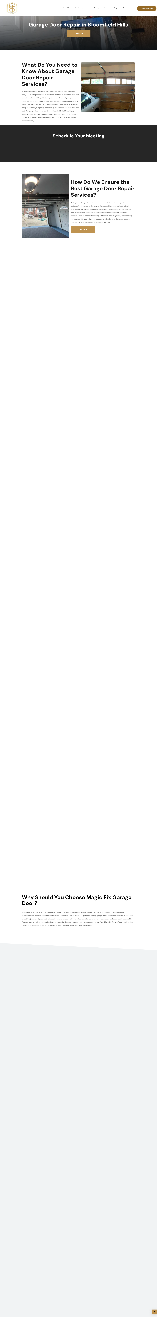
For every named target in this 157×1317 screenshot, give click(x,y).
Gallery (106, 8)
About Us (66, 8)
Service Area (92, 8)
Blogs (116, 8)
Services (78, 8)
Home (56, 8)
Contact (126, 8)
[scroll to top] (154, 1312)
